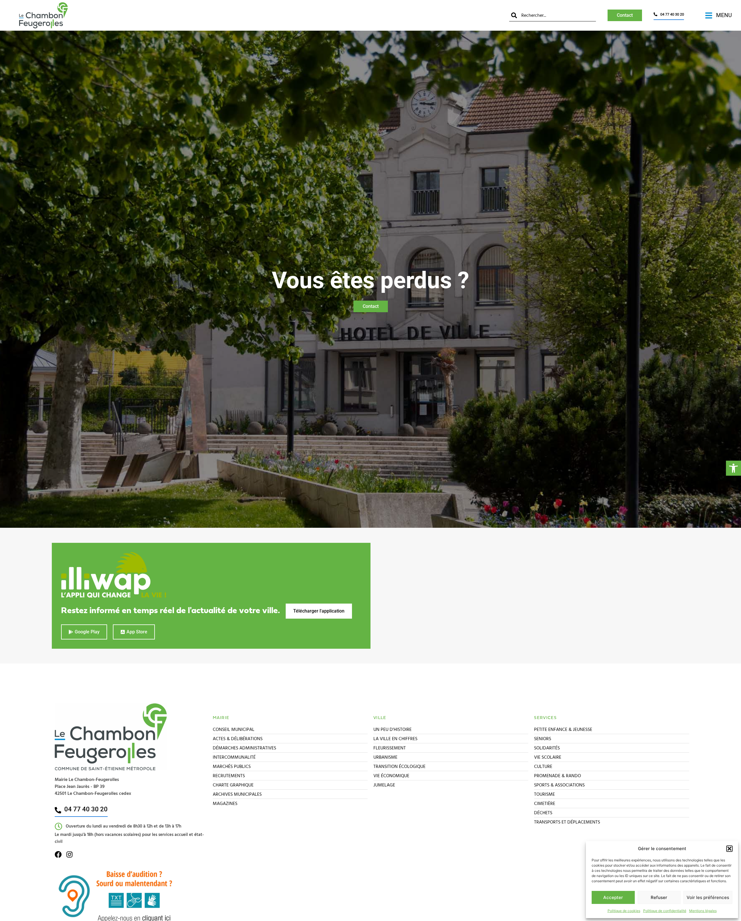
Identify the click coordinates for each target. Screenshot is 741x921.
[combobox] (552, 15)
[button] (733, 468)
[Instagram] (69, 854)
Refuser (659, 897)
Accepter (613, 897)
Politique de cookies (624, 911)
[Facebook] (58, 854)
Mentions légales (703, 911)
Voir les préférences (708, 897)
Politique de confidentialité (664, 911)
